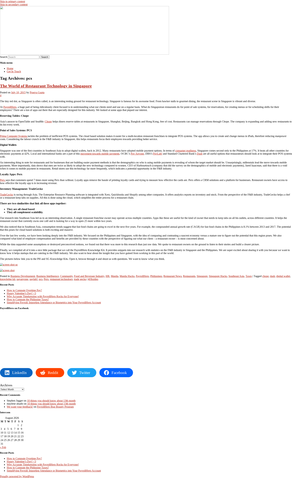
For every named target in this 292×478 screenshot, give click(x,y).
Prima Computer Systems (14, 136)
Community (66, 276)
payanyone (22, 279)
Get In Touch (14, 71)
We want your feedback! (20, 406)
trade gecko (80, 279)
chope (265, 276)
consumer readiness (185, 150)
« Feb (3, 447)
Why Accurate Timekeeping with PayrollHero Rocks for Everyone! (43, 296)
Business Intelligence (47, 276)
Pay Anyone (137, 153)
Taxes (249, 276)
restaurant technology (61, 279)
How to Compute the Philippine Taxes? (28, 299)
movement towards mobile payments (99, 153)
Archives (6, 385)
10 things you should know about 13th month (51, 400)
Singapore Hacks (218, 276)
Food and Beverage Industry (89, 276)
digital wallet (283, 276)
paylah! (34, 279)
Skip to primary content (12, 1)
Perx (3, 180)
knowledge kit (7, 279)
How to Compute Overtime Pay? (24, 290)
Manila (114, 276)
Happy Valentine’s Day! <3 (21, 293)
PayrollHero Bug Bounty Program (55, 406)
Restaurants (189, 276)
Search (3, 56)
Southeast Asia (236, 276)
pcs (40, 279)
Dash (199, 153)
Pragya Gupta (37, 92)
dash (272, 276)
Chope (48, 121)
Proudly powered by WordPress (17, 476)
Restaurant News (172, 276)
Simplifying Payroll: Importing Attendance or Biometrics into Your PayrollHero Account (54, 302)
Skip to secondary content (14, 4)
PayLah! (157, 153)
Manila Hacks (127, 276)
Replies (93, 279)
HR (108, 276)
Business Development (22, 276)
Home (10, 68)
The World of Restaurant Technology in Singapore (46, 86)
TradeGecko (6, 194)
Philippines (156, 276)
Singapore (202, 276)
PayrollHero (9, 107)
